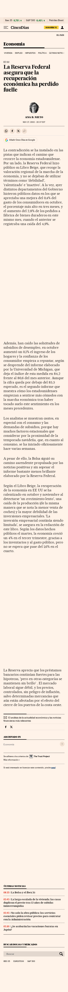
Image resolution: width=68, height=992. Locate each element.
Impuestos (30, 53)
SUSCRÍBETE (51, 27)
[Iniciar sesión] (62, 27)
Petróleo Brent (56, 20)
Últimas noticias (57, 53)
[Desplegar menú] (5, 27)
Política (42, 53)
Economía (14, 44)
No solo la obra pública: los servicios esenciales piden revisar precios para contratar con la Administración (32, 916)
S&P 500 (30, 20)
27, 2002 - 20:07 (34, 122)
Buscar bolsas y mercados (20, 944)
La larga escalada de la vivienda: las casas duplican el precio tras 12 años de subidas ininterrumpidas (32, 903)
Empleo (18, 53)
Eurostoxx (18, 961)
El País (60, 35)
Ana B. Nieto (34, 117)
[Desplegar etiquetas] (62, 744)
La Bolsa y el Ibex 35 (23, 892)
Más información (10, 760)
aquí (53, 767)
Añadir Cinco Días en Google (22, 140)
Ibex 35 (8, 20)
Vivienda (8, 53)
